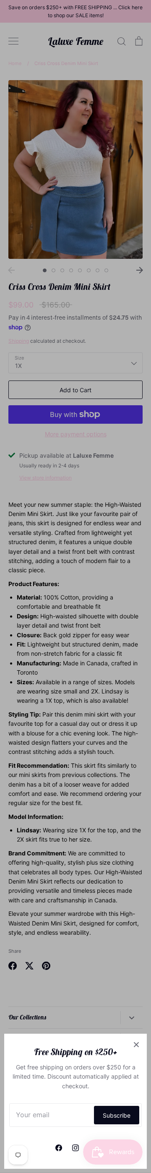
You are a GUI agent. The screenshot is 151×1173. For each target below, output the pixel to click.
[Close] (136, 1044)
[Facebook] (58, 1147)
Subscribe (116, 1115)
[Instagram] (75, 1147)
